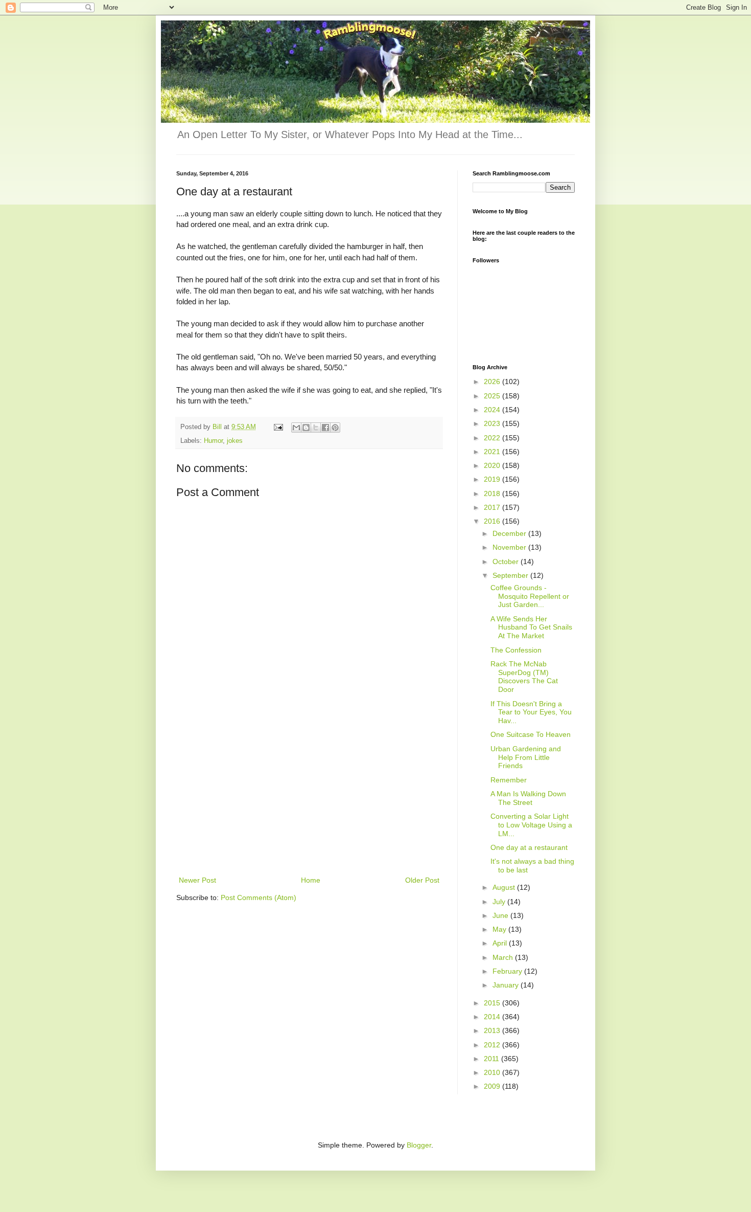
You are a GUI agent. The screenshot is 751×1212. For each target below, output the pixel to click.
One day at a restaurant (529, 847)
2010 (493, 1072)
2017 (493, 507)
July (499, 901)
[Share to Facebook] (325, 427)
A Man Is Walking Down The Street (528, 798)
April (500, 943)
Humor (213, 440)
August (504, 887)
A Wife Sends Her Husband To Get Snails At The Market (531, 627)
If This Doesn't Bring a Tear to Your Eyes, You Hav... (531, 712)
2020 (493, 465)
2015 (493, 1003)
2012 (493, 1045)
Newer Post (197, 880)
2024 (493, 410)
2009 (493, 1086)
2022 (493, 438)
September (511, 575)
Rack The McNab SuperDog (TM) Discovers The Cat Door (524, 676)
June (501, 915)
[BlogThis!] (306, 427)
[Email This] (296, 427)
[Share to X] (316, 427)
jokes (235, 440)
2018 (493, 493)
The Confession (516, 650)
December (510, 533)
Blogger (419, 1145)
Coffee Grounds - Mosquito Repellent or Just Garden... (529, 596)
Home (310, 880)
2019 (493, 479)
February (508, 971)
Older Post (422, 880)
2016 (493, 521)
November (510, 547)
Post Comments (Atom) (258, 897)
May (500, 929)
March (503, 957)
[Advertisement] (309, 797)
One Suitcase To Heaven (530, 734)
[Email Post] (278, 427)
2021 (493, 451)
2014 (493, 1017)
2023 (493, 423)
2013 (493, 1030)
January (506, 985)
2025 (493, 396)
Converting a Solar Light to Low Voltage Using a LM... (531, 825)
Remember (508, 780)
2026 (493, 381)
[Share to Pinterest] (335, 427)
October (506, 561)
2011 (492, 1058)
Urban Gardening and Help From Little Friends (525, 757)
